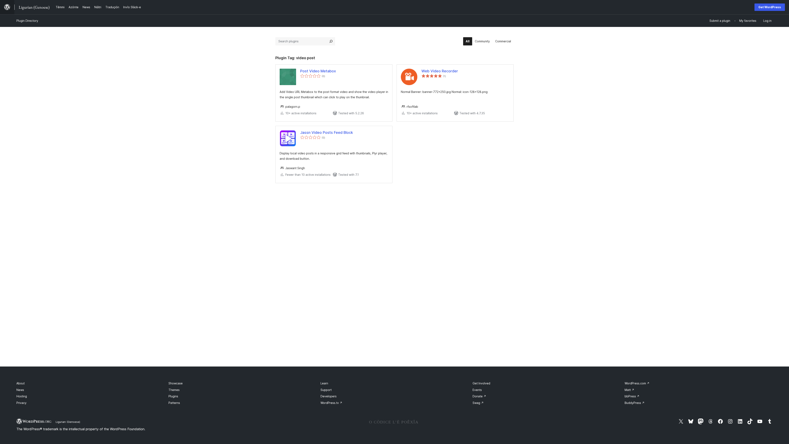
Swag (478, 403)
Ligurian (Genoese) (68, 421)
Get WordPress (769, 7)
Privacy (21, 403)
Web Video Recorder (439, 71)
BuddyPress (635, 403)
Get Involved (481, 383)
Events (477, 390)
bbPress (632, 396)
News (20, 390)
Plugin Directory (27, 20)
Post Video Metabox (318, 71)
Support (326, 390)
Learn (324, 383)
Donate (479, 396)
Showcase (175, 383)
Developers (329, 396)
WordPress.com (637, 383)
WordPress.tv (331, 403)
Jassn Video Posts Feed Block (326, 132)
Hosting (21, 396)
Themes (174, 390)
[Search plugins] (331, 41)
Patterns (174, 403)
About (20, 383)
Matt (629, 390)
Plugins (173, 396)
